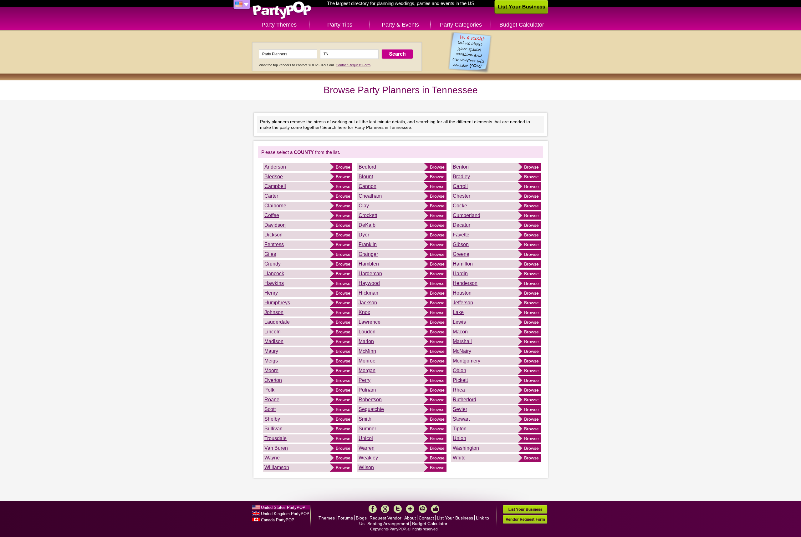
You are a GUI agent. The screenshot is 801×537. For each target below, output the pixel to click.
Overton (273, 380)
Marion (366, 341)
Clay (364, 205)
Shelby (272, 419)
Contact (426, 517)
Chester (461, 196)
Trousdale (275, 438)
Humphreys (277, 302)
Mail (423, 509)
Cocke (460, 205)
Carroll (460, 186)
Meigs (271, 360)
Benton (461, 167)
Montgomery (466, 360)
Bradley (461, 176)
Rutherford (464, 399)
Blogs (361, 517)
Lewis (459, 322)
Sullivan (273, 428)
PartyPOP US (282, 10)
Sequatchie (371, 409)
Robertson (370, 399)
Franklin (368, 244)
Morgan (367, 370)
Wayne (272, 457)
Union (459, 438)
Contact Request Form (353, 65)
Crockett (368, 215)
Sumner (367, 428)
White (459, 457)
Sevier (460, 409)
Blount (366, 176)
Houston (462, 293)
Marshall (462, 341)
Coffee (271, 215)
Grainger (368, 254)
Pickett (460, 380)
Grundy (272, 263)
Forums (345, 517)
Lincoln (272, 331)
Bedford (367, 167)
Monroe (367, 360)
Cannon (367, 186)
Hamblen (369, 263)
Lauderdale (277, 322)
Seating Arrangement (388, 523)
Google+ (385, 509)
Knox (364, 312)
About (410, 517)
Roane (271, 399)
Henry (271, 293)
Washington (466, 448)
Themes (327, 517)
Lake (458, 312)
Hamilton (463, 263)
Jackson (368, 302)
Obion (459, 370)
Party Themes (279, 25)
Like (435, 509)
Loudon (367, 331)
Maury (271, 351)
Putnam (367, 390)
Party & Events (400, 25)
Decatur (461, 225)
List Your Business (455, 517)
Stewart (461, 419)
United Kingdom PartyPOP (285, 513)
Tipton (460, 428)
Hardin (460, 273)
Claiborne (275, 205)
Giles (270, 254)
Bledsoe (273, 176)
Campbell (275, 186)
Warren (367, 448)
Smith (365, 419)
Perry (364, 380)
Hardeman (370, 273)
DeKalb (367, 225)
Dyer (364, 234)
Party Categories (461, 25)
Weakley (368, 457)
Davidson (275, 225)
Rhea (459, 390)
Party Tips (339, 25)
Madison (273, 341)
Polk (269, 390)
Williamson (276, 467)
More (410, 509)
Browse (343, 167)
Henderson (465, 283)
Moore (271, 370)
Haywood (369, 283)
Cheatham (370, 196)
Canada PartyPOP (277, 520)
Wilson (366, 467)
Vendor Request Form (525, 519)
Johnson (273, 312)
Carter (271, 196)
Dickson (273, 234)
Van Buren (276, 448)
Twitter (398, 509)
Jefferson (463, 302)
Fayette (461, 234)
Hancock (274, 273)
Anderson (275, 167)
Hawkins (274, 283)
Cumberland (466, 215)
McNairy (462, 351)
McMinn (367, 351)
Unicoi (366, 438)
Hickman (368, 293)
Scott (270, 409)
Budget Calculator (521, 25)
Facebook (373, 509)
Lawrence (369, 322)
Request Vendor (385, 517)
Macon (460, 331)
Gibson (461, 244)
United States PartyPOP (283, 507)
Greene (461, 254)
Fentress (274, 244)
